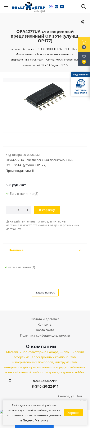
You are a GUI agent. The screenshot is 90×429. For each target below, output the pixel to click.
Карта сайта (45, 330)
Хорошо (73, 413)
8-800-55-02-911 (45, 381)
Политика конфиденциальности (45, 335)
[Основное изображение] (45, 107)
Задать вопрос (45, 292)
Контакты (45, 324)
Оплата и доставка (45, 319)
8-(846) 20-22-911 (45, 386)
